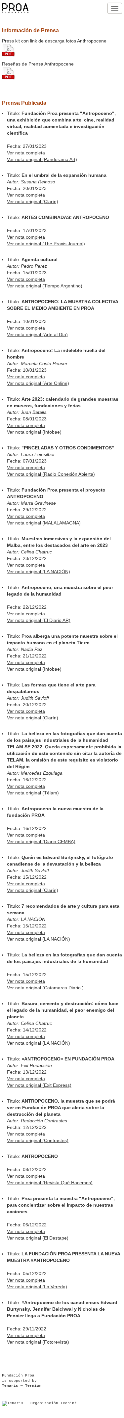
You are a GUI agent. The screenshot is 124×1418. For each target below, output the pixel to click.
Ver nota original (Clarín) (32, 201)
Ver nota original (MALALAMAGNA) (44, 522)
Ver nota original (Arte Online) (38, 383)
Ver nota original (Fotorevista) (38, 1342)
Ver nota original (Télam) (33, 792)
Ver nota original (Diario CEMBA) (41, 841)
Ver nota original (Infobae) (34, 432)
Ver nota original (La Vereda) (37, 1286)
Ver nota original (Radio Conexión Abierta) (51, 474)
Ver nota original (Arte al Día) (37, 334)
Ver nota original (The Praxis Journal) (46, 243)
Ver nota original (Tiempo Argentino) (44, 285)
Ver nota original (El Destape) (37, 1238)
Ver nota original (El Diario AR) (38, 620)
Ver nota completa (26, 152)
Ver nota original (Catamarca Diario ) (45, 987)
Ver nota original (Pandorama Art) (42, 159)
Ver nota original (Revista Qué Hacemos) (50, 1182)
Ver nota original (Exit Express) (39, 1085)
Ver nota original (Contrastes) (37, 1140)
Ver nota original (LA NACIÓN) (38, 571)
